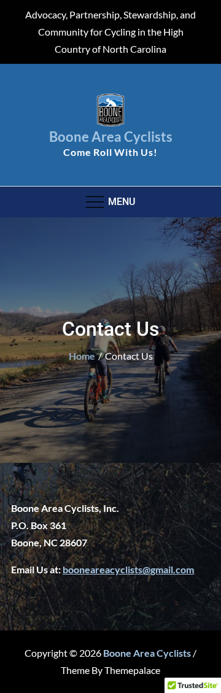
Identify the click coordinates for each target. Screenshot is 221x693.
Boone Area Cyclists (111, 136)
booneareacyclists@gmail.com (128, 569)
